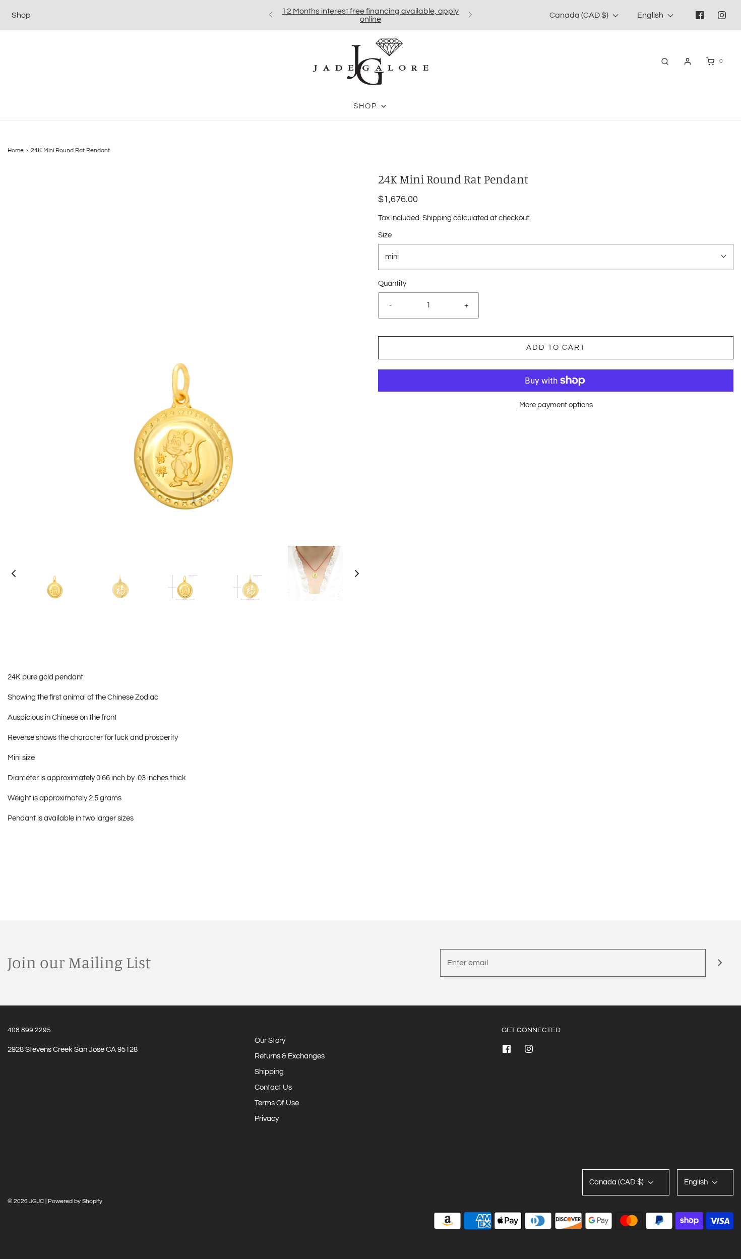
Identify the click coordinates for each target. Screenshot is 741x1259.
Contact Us (273, 1087)
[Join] (719, 963)
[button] (14, 573)
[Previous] (271, 15)
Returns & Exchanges (290, 1056)
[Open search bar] (665, 61)
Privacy (267, 1118)
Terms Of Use (277, 1103)
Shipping (437, 218)
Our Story (270, 1040)
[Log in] (688, 61)
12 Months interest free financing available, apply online (370, 15)
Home (16, 150)
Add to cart (555, 347)
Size (385, 235)
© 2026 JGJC (26, 1201)
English (651, 15)
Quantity (392, 283)
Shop (21, 15)
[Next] (470, 15)
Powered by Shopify (75, 1201)
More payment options (556, 405)
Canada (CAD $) (579, 15)
